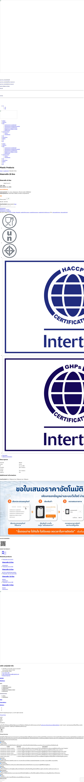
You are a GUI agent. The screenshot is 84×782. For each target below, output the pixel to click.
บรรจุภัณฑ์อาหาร (5, 688)
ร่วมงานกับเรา (4, 137)
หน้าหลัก (2, 678)
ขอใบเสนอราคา (3, 208)
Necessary (3, 742)
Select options (13, 572)
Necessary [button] (2, 741)
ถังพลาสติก (18, 212)
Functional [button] (2, 758)
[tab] (43, 455)
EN (5, 108)
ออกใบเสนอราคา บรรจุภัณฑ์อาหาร (11, 127)
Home (1, 171)
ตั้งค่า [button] (1, 728)
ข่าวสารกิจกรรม (7, 134)
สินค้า (3, 123)
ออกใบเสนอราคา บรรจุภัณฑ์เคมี (10, 125)
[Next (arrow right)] (1, 781)
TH (3, 106)
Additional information (7, 456)
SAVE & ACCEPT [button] (3, 778)
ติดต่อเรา (3, 138)
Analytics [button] (2, 766)
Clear (15, 204)
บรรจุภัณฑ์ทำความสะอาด (25, 212)
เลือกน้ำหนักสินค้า (3, 204)
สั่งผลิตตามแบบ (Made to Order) (11, 129)
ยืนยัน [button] (3, 728)
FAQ (3, 136)
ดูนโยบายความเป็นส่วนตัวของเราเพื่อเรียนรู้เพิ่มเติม (50, 725)
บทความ (6, 133)
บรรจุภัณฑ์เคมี (6, 171)
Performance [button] (3, 762)
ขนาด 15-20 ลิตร (12, 212)
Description (4, 455)
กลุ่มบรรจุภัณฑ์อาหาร (56, 212)
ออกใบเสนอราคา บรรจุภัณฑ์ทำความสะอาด (12, 126)
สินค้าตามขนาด (7, 130)
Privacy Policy (3, 715)
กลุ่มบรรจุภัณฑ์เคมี (64, 212)
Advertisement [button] (3, 770)
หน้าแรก (3, 121)
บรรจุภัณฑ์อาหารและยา (34, 212)
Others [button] (1, 774)
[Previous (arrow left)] (0, 781)
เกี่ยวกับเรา (4, 122)
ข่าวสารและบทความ (5, 132)
